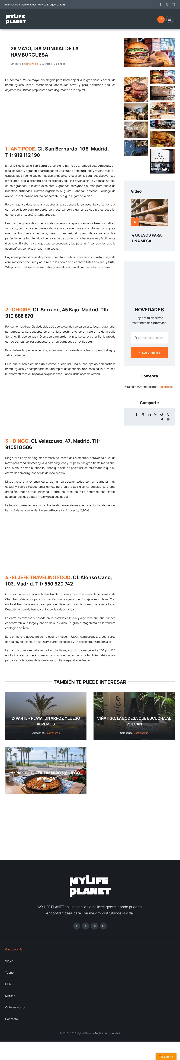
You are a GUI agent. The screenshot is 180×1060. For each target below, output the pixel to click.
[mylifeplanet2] (15, 15)
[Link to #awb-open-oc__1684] (169, 19)
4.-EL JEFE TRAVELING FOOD (37, 577)
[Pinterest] (162, 419)
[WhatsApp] (155, 414)
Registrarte (165, 387)
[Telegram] (162, 414)
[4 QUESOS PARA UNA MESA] (149, 201)
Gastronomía (31, 63)
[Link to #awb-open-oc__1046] (161, 19)
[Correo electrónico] (168, 419)
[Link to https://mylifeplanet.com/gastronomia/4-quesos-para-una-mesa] (135, 222)
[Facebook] (136, 414)
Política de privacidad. (107, 1033)
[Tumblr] (168, 414)
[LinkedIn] (149, 414)
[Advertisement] (90, 823)
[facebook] (160, 4)
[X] (143, 414)
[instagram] (173, 4)
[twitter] (167, 4)
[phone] (103, 926)
